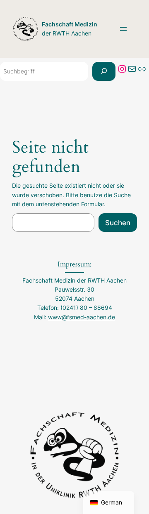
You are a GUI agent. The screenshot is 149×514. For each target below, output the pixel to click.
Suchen (117, 223)
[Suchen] (103, 71)
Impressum (74, 264)
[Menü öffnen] (123, 29)
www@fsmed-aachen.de (81, 317)
